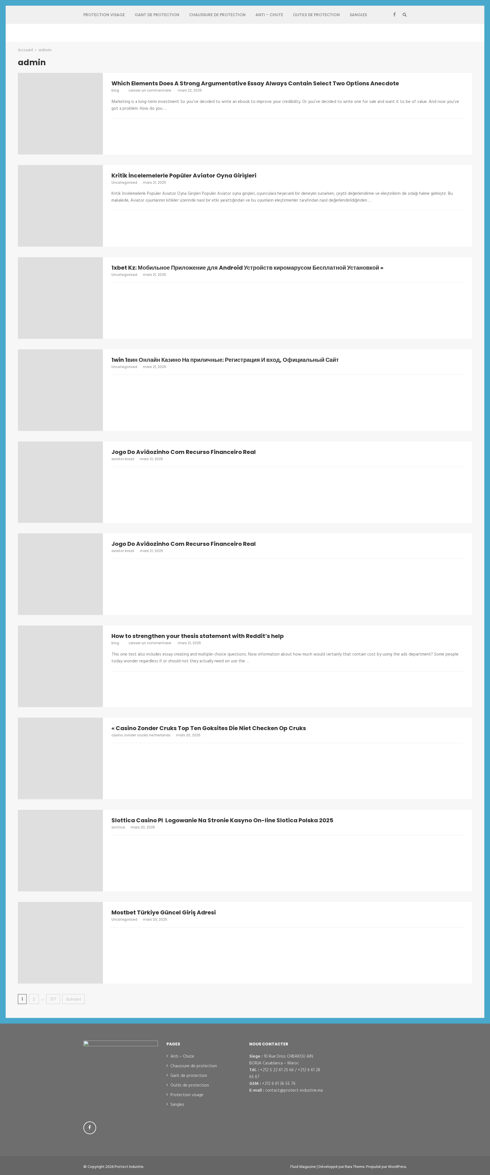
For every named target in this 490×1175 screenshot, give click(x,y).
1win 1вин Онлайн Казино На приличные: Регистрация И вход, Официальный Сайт (225, 360)
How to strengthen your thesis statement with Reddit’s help (197, 636)
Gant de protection (157, 15)
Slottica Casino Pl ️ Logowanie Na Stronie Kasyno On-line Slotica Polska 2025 (222, 820)
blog (115, 90)
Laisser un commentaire (150, 90)
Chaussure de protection (217, 15)
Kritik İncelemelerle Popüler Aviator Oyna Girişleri (183, 175)
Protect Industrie (129, 1167)
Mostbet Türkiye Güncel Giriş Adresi (163, 912)
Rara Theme (355, 1167)
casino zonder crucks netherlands (140, 735)
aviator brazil (122, 459)
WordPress (397, 1167)
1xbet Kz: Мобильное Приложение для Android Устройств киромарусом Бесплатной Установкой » (247, 268)
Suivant (73, 999)
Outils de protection (316, 15)
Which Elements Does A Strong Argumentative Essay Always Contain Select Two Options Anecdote (255, 83)
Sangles (358, 15)
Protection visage (104, 15)
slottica (118, 827)
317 (55, 999)
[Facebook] (394, 14)
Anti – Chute (269, 15)
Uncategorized (124, 182)
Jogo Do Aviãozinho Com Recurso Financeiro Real (183, 452)
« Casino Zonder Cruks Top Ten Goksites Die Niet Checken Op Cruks (208, 728)
